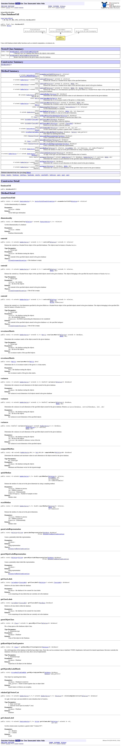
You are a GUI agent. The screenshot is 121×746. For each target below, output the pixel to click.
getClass (23, 175)
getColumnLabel (45, 127)
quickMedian (44, 148)
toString (53, 175)
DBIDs (72, 83)
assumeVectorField (46, 74)
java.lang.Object (7, 18)
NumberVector (24, 80)
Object (9, 25)
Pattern (74, 132)
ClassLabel (35, 119)
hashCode (31, 175)
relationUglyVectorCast (48, 153)
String (37, 130)
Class (35, 117)
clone (3, 175)
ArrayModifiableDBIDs (32, 132)
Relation (56, 74)
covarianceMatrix (46, 98)
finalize (16, 175)
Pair (33, 96)
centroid (43, 79)
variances (43, 157)
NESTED (8, 7)
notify (37, 175)
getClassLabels (45, 119)
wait (58, 175)
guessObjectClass (46, 140)
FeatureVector (30, 75)
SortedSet (28, 119)
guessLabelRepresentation (49, 136)
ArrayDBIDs (69, 148)
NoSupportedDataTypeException (53, 534)
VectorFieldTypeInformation (28, 76)
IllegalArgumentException (17, 260)
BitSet (81, 88)
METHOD (21, 7)
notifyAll (44, 175)
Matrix (37, 98)
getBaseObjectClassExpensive (50, 115)
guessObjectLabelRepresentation (51, 144)
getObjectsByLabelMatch (48, 132)
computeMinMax (45, 94)
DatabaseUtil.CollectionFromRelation (23, 51)
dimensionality (45, 107)
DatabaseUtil (5, 64)
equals (9, 175)
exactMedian (44, 111)
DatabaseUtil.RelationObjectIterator (23, 55)
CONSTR (16, 7)
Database (54, 119)
